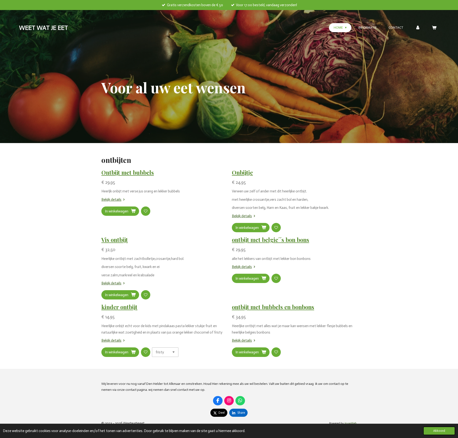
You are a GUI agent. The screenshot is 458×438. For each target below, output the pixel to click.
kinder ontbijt (119, 307)
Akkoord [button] (439, 431)
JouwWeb (350, 423)
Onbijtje (242, 172)
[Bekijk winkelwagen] (434, 27)
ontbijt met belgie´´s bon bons (270, 239)
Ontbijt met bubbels (127, 172)
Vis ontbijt (114, 239)
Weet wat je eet (43, 27)
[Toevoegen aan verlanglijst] (145, 211)
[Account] (418, 27)
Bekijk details (111, 199)
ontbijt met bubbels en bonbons (273, 307)
